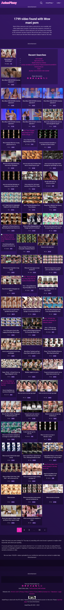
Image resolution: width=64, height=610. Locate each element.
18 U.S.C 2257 (15, 592)
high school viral (39, 61)
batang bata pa (38, 67)
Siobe (39, 69)
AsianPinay (49, 3)
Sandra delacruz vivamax (39, 63)
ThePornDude (33, 588)
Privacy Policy (24, 592)
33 (39, 530)
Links (58, 3)
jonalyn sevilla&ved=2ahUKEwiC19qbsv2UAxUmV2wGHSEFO (38, 65)
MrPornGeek (41, 588)
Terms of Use (33, 592)
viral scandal (38, 58)
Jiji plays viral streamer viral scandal (39, 71)
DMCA (40, 592)
